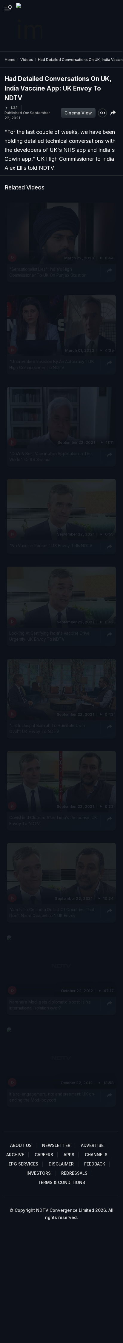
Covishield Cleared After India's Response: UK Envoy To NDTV (53, 820)
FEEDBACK (94, 1163)
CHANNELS (96, 1154)
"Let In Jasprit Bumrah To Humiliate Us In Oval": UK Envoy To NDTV (47, 728)
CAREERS (44, 1154)
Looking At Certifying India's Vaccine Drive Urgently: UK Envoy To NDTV (49, 636)
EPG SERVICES (23, 1163)
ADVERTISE (92, 1145)
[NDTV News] (29, 25)
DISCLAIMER (61, 1163)
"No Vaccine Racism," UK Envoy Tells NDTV (50, 545)
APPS (69, 1154)
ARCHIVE (15, 1154)
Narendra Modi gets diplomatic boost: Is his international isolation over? (50, 1005)
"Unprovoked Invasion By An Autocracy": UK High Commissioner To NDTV (51, 364)
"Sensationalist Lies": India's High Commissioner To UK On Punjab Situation (47, 272)
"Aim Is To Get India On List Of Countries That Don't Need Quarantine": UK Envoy (51, 912)
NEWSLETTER (56, 1145)
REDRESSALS (74, 1173)
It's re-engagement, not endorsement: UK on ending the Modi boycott (51, 1097)
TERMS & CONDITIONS (61, 1182)
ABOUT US (21, 1145)
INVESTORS (39, 1173)
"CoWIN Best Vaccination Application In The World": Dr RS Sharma (50, 456)
